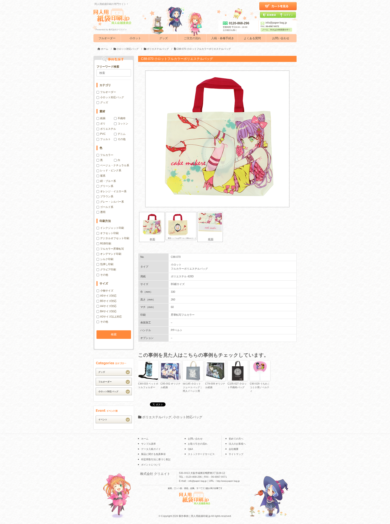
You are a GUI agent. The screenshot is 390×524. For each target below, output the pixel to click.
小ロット (135, 38)
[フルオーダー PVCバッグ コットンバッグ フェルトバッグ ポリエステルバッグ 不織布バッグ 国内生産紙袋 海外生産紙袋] (114, 381)
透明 (102, 212)
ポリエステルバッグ (156, 417)
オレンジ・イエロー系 (113, 191)
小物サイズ (106, 290)
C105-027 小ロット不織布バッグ (237, 385)
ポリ (102, 123)
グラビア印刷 (108, 269)
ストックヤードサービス (201, 454)
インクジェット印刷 (112, 227)
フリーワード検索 (107, 66)
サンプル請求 (148, 443)
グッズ (163, 38)
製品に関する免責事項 (153, 454)
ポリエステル (108, 128)
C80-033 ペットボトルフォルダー (148, 385)
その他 (122, 139)
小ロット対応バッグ (187, 417)
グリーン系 (106, 186)
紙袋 (102, 118)
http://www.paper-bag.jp (228, 481)
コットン (123, 123)
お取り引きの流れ (197, 443)
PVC (103, 133)
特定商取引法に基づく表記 (155, 459)
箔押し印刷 (106, 264)
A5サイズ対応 (108, 295)
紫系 (102, 175)
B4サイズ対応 (108, 311)
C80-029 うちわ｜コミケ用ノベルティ (260, 387)
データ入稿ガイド (151, 449)
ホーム (144, 438)
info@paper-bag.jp (276, 22)
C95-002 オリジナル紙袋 (170, 385)
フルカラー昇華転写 (112, 248)
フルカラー (106, 155)
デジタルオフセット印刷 (114, 238)
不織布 (122, 118)
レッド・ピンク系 (110, 170)
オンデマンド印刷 (110, 253)
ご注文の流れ (192, 38)
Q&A (190, 449)
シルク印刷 (106, 259)
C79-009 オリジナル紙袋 (215, 385)
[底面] (210, 224)
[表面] (152, 224)
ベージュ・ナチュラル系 (114, 165)
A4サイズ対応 (108, 306)
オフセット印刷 (109, 233)
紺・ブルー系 (108, 181)
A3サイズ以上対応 (111, 316)
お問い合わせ (280, 38)
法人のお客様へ (237, 443)
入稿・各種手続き (222, 38)
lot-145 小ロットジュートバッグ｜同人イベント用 (192, 387)
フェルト (105, 139)
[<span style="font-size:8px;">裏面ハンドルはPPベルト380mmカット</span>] (181, 224)
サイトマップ (236, 454)
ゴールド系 (106, 207)
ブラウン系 (106, 196)
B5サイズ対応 (108, 301)
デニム (122, 133)
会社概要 (233, 449)
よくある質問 (252, 38)
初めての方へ (236, 438)
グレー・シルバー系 (112, 201)
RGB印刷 (105, 243)
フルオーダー (107, 38)
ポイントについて (151, 464)
